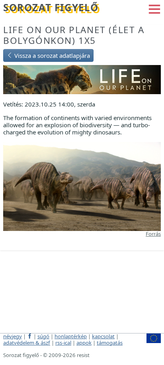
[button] (154, 8)
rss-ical (63, 342)
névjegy (12, 336)
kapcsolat (103, 336)
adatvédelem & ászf (26, 342)
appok (84, 342)
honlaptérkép (71, 336)
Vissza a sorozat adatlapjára (51, 55)
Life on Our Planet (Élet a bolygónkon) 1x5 (73, 35)
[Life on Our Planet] (82, 79)
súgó (43, 336)
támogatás (110, 342)
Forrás (153, 233)
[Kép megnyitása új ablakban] (82, 186)
